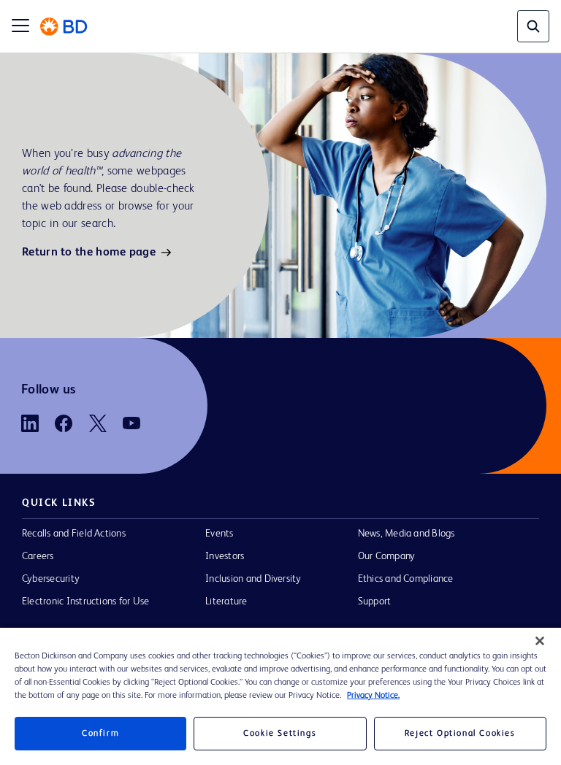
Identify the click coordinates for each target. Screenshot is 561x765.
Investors (224, 556)
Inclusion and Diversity (253, 579)
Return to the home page (89, 252)
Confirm (100, 733)
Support (375, 601)
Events (219, 533)
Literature (226, 601)
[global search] (533, 26)
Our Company (387, 556)
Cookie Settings (279, 733)
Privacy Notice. (373, 695)
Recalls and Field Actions (74, 533)
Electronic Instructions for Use (85, 601)
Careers (38, 556)
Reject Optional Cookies (460, 733)
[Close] (539, 641)
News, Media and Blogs (406, 533)
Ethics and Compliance (406, 579)
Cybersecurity (51, 579)
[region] (280, 696)
